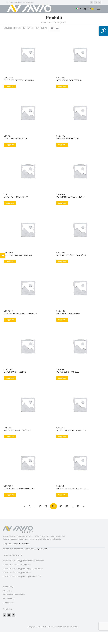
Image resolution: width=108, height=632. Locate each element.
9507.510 (60, 427)
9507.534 (8, 427)
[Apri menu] (103, 31)
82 (61, 506)
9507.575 (60, 77)
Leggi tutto (10, 86)
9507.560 (8, 252)
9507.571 (8, 194)
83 (67, 506)
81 (53, 506)
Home (43, 22)
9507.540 (60, 369)
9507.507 (60, 486)
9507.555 (60, 252)
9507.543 (60, 310)
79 (40, 506)
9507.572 (60, 135)
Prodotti (52, 22)
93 (78, 506)
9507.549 (8, 310)
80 (46, 506)
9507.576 (8, 77)
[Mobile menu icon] (98, 8)
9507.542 (8, 369)
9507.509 (8, 486)
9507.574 (8, 135)
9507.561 (60, 194)
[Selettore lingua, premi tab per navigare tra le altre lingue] (78, 9)
